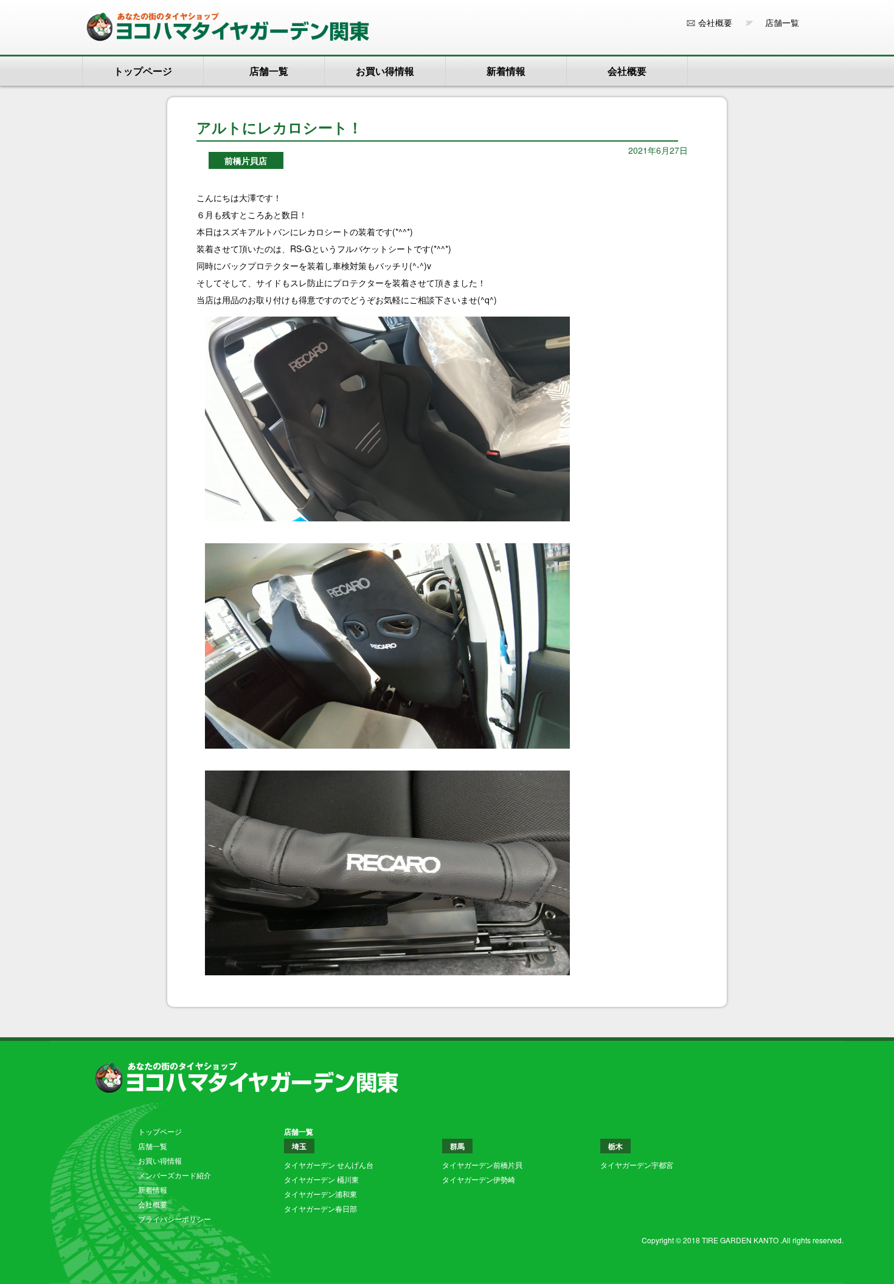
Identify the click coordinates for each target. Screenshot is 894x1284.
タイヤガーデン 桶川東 (321, 1179)
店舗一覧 (778, 22)
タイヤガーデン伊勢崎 (478, 1179)
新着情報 (506, 71)
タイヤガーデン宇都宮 (636, 1164)
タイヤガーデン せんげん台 (328, 1164)
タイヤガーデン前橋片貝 (482, 1164)
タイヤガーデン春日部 (320, 1208)
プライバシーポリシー (174, 1219)
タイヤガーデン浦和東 (320, 1194)
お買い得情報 (385, 71)
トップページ (143, 71)
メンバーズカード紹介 (174, 1175)
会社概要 (715, 22)
